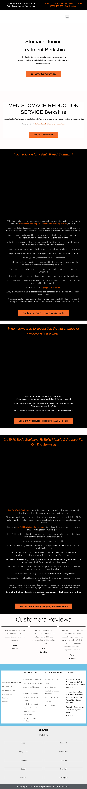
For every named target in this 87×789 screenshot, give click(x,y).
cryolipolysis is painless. (51, 288)
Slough (23, 769)
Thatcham (63, 769)
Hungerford (23, 751)
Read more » (70, 687)
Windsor (23, 778)
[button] (67, 16)
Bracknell (63, 743)
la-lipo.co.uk (45, 786)
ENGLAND (43, 730)
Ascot (23, 743)
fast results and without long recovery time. (50, 124)
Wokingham (63, 778)
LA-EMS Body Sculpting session (30, 527)
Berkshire (43, 735)
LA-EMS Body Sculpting (18, 510)
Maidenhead (63, 751)
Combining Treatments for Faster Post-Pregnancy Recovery (75, 709)
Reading (64, 760)
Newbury (23, 760)
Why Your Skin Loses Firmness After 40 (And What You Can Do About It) (75, 682)
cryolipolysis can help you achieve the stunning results (43, 224)
